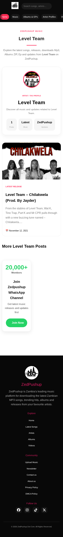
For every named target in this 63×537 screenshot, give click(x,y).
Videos (31, 445)
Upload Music (31, 462)
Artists (31, 433)
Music (15, 17)
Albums (31, 439)
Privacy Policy (31, 487)
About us (32, 481)
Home (4, 17)
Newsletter (31, 469)
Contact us (31, 475)
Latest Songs (31, 427)
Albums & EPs (30, 17)
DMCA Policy (31, 494)
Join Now (18, 322)
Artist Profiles (49, 17)
